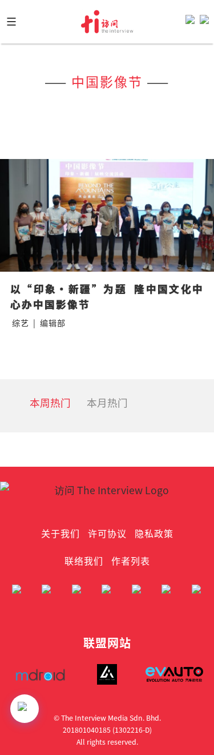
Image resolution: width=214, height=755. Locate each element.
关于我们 (60, 533)
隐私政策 (154, 533)
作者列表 (130, 560)
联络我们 (83, 560)
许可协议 (107, 533)
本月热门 (107, 402)
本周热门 (50, 402)
